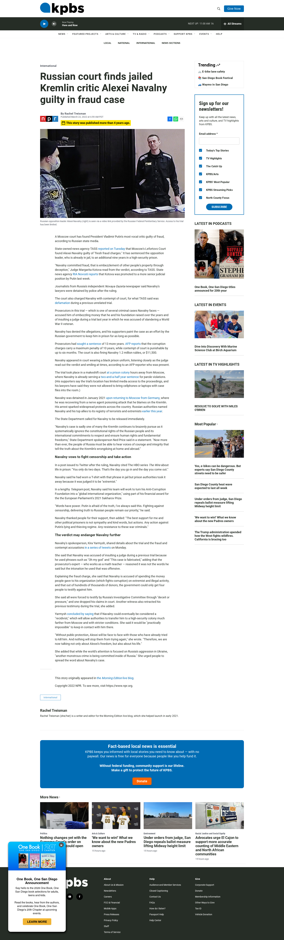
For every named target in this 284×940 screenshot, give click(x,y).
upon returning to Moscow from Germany (133, 398)
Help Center (155, 920)
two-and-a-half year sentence (120, 377)
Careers (108, 896)
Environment (149, 833)
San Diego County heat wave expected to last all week (213, 486)
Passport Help (156, 914)
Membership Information (207, 896)
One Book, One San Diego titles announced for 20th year (215, 288)
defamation (62, 303)
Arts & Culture (115, 34)
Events (204, 34)
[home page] (62, 9)
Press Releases (111, 914)
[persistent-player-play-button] (44, 24)
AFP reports (133, 343)
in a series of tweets (98, 547)
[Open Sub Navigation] (67, 34)
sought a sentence (89, 343)
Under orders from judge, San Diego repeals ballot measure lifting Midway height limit (218, 502)
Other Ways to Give (204, 902)
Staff (106, 926)
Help (219, 34)
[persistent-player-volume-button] (54, 24)
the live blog (115, 678)
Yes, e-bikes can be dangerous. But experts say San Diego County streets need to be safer (218, 469)
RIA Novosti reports (85, 274)
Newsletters (110, 890)
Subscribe (219, 207)
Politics (43, 833)
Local (107, 42)
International (145, 42)
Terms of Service (112, 932)
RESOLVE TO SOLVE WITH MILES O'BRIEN (216, 408)
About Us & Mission (114, 885)
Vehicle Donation (203, 914)
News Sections (171, 42)
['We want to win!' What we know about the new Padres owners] (116, 815)
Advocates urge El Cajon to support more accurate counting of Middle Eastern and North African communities (216, 846)
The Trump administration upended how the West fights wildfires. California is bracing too (218, 535)
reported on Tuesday (111, 248)
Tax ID (198, 908)
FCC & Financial (112, 902)
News (61, 34)
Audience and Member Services (165, 885)
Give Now (234, 9)
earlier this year (152, 411)
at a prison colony (118, 372)
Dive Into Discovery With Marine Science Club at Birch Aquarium (216, 348)
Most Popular (205, 424)
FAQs (152, 902)
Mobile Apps (110, 908)
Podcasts (160, 34)
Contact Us (155, 896)
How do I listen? (157, 908)
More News (49, 797)
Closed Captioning (158, 890)
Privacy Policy (111, 920)
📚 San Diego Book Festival (215, 78)
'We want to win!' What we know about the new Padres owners (215, 519)
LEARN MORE (37, 921)
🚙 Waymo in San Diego (213, 84)
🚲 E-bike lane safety (211, 71)
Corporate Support (204, 885)
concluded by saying (80, 614)
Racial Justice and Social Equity (210, 833)
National (124, 42)
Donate (142, 781)
